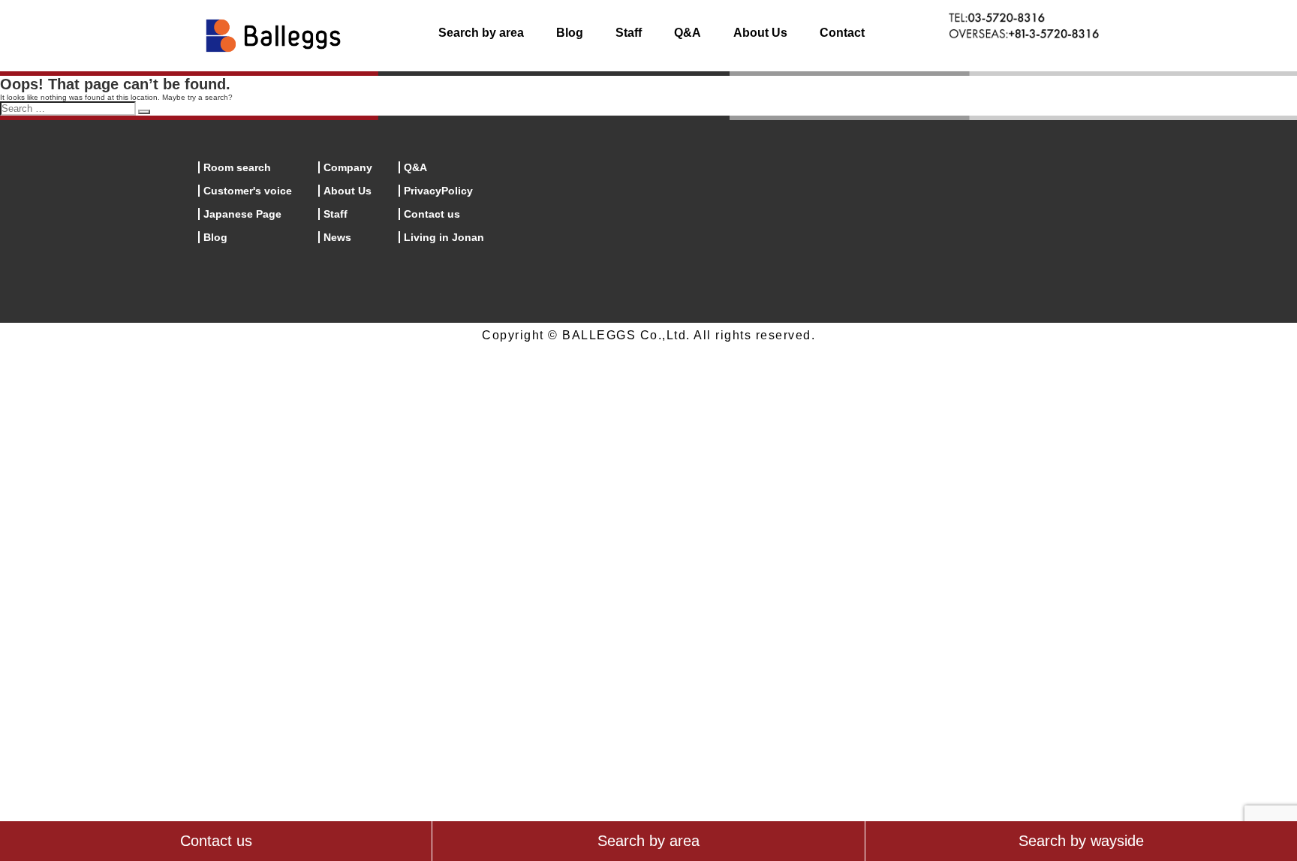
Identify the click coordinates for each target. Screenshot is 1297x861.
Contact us (432, 214)
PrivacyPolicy (438, 191)
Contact (842, 32)
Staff (628, 32)
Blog (569, 32)
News (337, 237)
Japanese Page (242, 214)
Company (347, 167)
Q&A (687, 32)
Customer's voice (247, 191)
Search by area (481, 32)
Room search (237, 167)
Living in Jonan (444, 237)
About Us (760, 32)
